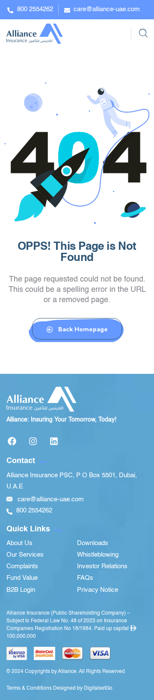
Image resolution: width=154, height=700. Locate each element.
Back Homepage (82, 329)
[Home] (34, 34)
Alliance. (68, 671)
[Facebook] (12, 441)
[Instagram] (33, 441)
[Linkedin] (53, 441)
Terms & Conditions (29, 688)
